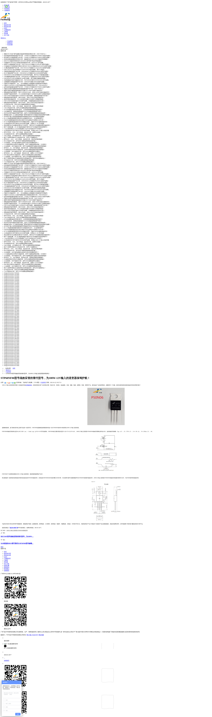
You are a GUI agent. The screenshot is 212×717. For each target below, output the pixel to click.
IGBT (5, 28)
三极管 (6, 31)
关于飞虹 (6, 35)
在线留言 (7, 10)
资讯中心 (3, 38)
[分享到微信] (15, 383)
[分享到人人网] (13, 383)
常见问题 (10, 44)
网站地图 (41, 635)
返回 (2, 547)
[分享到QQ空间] (7, 383)
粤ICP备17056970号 (32, 635)
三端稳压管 (7, 29)
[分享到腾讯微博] (11, 383)
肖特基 (6, 33)
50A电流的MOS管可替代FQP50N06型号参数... (17, 543)
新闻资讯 (6, 567)
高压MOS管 (7, 26)
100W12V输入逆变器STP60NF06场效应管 (17, 530)
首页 (5, 23)
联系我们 (7, 8)
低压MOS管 (7, 25)
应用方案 (6, 565)
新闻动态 (10, 43)
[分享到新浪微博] (9, 383)
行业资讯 (10, 41)
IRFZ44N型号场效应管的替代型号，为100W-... (17, 536)
